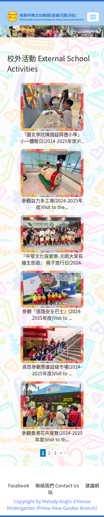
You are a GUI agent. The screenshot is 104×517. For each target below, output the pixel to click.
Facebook (18, 485)
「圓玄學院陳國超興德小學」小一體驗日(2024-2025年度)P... (52, 137)
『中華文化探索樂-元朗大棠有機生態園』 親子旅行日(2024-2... (52, 262)
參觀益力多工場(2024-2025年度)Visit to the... (52, 203)
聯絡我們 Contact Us (57, 485)
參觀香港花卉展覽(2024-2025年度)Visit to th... (52, 436)
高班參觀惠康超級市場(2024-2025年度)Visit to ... (52, 370)
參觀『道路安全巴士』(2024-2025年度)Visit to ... (52, 314)
